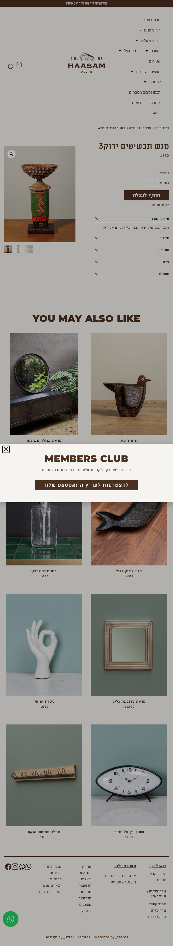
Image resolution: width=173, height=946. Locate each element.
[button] (6, 449)
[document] (86, 473)
